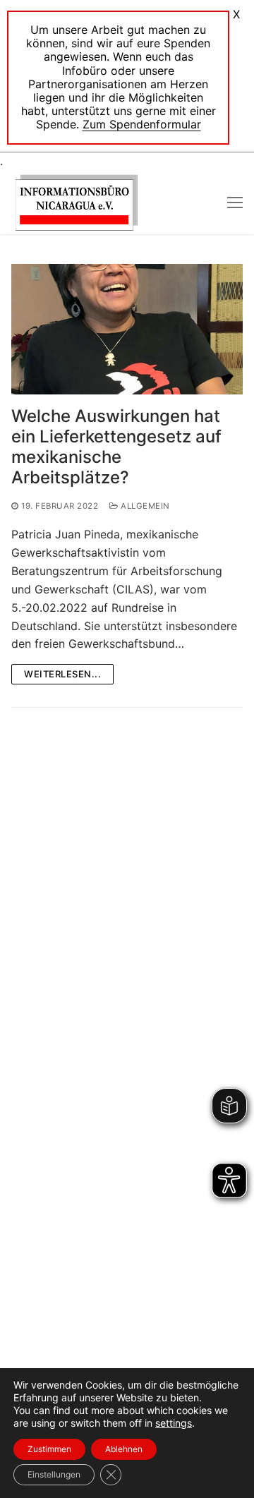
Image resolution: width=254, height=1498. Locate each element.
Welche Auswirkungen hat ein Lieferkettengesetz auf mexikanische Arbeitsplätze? (116, 447)
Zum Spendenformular (142, 124)
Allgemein (144, 506)
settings (173, 1423)
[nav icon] (235, 202)
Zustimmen (49, 1449)
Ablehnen (124, 1449)
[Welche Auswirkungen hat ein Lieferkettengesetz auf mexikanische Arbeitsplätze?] (127, 329)
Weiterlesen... (62, 673)
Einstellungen (54, 1474)
